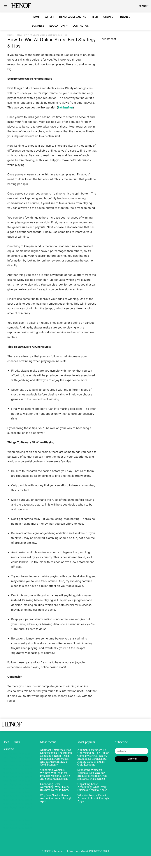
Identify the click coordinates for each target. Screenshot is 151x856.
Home (10, 34)
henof (105, 39)
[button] (143, 6)
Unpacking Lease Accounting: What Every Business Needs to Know (54, 786)
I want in (132, 759)
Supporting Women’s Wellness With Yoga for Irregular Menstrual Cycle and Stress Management (55, 774)
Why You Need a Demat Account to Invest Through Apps (55, 798)
